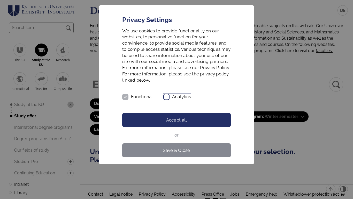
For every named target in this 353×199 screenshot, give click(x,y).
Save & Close (176, 150)
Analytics (181, 96)
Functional (142, 96)
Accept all (176, 120)
